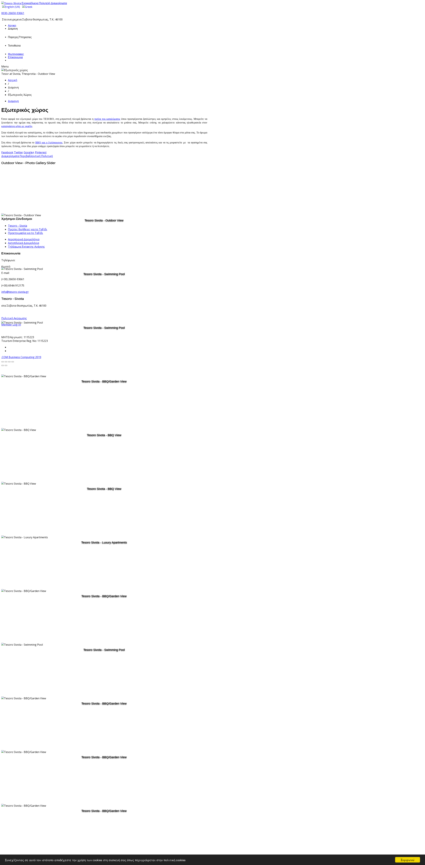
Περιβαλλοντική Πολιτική (36, 156)
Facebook (7, 152)
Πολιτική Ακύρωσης (14, 318)
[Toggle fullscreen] (2, 361)
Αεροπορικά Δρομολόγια (23, 239)
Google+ (29, 152)
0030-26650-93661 (12, 13)
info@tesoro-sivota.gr (15, 292)
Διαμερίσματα (10, 156)
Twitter (18, 152)
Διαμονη (13, 101)
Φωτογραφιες (16, 54)
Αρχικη (12, 25)
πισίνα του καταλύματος (107, 118)
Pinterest (40, 152)
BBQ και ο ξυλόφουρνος (48, 142)
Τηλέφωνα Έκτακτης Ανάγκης (26, 246)
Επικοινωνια (15, 57)
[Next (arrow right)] (6, 365)
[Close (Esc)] (12, 361)
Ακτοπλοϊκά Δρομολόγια (23, 243)
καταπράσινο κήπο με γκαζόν (16, 126)
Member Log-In (11, 324)
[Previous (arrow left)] (2, 365)
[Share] (9, 361)
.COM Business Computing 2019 (21, 357)
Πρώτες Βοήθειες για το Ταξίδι (27, 229)
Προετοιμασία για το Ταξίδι (25, 233)
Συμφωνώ (407, 860)
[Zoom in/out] (6, 361)
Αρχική (12, 80)
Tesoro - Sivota (17, 226)
